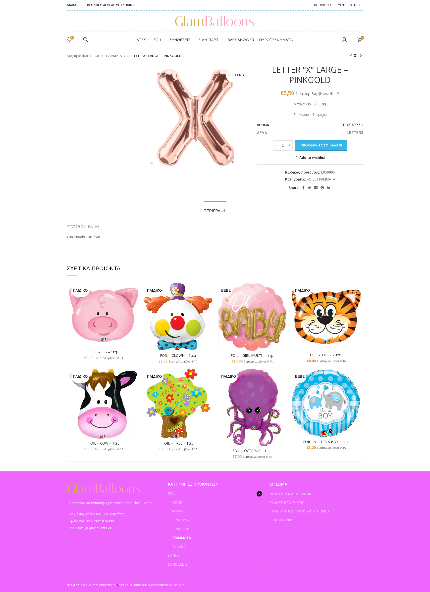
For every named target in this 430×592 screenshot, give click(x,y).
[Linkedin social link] (328, 187)
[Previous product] (350, 55)
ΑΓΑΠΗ (177, 502)
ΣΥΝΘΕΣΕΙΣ (178, 564)
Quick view (134, 290)
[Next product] (360, 55)
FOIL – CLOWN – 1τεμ (178, 355)
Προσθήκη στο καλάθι (321, 145)
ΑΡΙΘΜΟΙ (179, 511)
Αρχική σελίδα (78, 56)
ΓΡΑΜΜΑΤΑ (114, 56)
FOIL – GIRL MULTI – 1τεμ (252, 355)
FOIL (97, 56)
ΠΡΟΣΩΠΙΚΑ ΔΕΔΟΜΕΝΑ (290, 494)
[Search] (86, 40)
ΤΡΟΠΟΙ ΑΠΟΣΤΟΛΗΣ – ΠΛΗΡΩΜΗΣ (299, 511)
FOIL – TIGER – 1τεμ (326, 355)
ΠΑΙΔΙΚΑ (179, 547)
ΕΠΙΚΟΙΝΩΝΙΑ (280, 520)
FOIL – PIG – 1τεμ (104, 352)
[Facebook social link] (303, 187)
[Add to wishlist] (134, 302)
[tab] (215, 208)
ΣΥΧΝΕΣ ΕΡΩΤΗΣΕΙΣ (286, 503)
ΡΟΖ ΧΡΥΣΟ (353, 125)
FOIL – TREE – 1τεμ (178, 443)
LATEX (173, 555)
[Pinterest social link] (322, 187)
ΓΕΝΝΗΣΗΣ (181, 529)
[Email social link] (316, 187)
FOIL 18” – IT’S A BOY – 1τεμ (326, 441)
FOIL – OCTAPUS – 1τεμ (251, 450)
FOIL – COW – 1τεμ (103, 443)
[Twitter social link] (309, 187)
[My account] (344, 40)
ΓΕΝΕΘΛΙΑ (180, 520)
